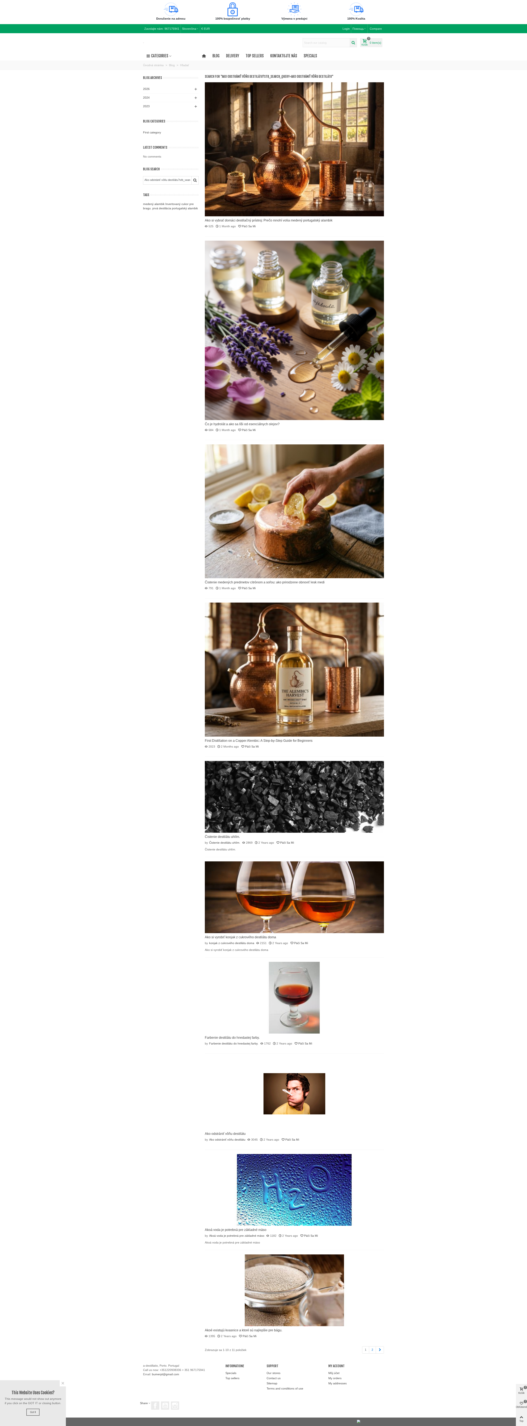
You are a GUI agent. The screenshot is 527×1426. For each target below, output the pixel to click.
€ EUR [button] (205, 28)
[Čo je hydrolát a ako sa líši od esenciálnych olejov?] (294, 330)
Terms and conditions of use (285, 1388)
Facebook (155, 1405)
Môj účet (333, 1373)
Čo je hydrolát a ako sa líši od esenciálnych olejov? (242, 424)
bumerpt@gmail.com (165, 1374)
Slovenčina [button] (189, 28)
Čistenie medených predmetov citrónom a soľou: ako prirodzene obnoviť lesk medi (265, 582)
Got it (33, 1412)
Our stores (273, 1373)
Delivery (232, 55)
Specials (310, 55)
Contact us (274, 1378)
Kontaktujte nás (283, 55)
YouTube (165, 1405)
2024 (146, 97)
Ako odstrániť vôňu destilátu (225, 1133)
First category (152, 132)
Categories (159, 55)
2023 (146, 106)
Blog (215, 55)
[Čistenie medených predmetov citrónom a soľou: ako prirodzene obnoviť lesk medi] (294, 511)
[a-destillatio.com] (143, 43)
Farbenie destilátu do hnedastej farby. (232, 1037)
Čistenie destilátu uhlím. (222, 836)
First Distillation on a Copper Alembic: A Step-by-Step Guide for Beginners (258, 740)
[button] (359, 28)
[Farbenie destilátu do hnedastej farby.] (294, 997)
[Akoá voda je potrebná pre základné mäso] (294, 1189)
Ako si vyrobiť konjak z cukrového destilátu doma (240, 937)
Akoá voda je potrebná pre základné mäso (235, 1230)
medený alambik (153, 204)
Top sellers (255, 55)
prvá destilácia (161, 208)
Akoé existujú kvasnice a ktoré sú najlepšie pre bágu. (243, 1330)
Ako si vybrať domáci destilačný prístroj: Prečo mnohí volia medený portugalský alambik (268, 220)
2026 (146, 89)
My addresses (337, 1383)
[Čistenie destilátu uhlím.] (294, 796)
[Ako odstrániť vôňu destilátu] (294, 1093)
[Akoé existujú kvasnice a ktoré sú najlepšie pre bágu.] (294, 1290)
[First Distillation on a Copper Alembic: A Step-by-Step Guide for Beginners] (294, 669)
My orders (335, 1378)
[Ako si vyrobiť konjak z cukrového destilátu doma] (294, 897)
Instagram (175, 1405)
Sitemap (272, 1383)
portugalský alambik (185, 208)
